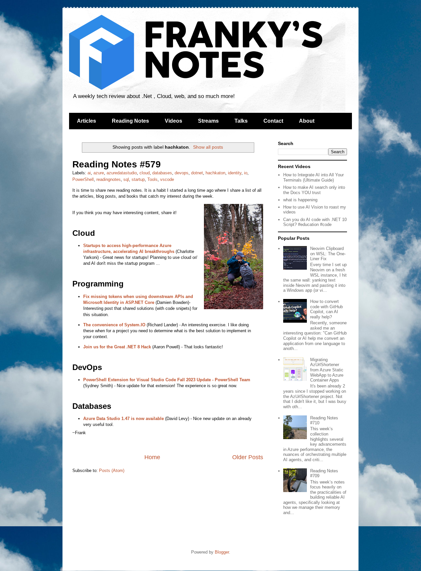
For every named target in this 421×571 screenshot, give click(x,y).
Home (152, 457)
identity (234, 172)
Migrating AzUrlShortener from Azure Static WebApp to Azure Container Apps (326, 370)
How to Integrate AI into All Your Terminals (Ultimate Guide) (313, 177)
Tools (152, 179)
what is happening (300, 199)
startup (138, 179)
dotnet (197, 172)
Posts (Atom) (111, 470)
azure (98, 172)
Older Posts (247, 457)
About (306, 121)
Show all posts (208, 147)
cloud (144, 172)
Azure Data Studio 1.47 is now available (123, 418)
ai (89, 172)
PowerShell (83, 179)
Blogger (222, 552)
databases (162, 172)
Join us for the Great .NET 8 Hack (117, 346)
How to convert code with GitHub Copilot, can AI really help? (326, 309)
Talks (241, 121)
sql (126, 179)
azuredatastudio (122, 172)
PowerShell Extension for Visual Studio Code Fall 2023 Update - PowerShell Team (166, 379)
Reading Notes (130, 121)
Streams (208, 121)
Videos (173, 121)
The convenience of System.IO (114, 324)
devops (181, 172)
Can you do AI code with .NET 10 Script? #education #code (315, 222)
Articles (86, 121)
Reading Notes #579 (116, 164)
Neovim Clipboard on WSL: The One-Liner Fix (328, 253)
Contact (273, 121)
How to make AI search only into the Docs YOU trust (314, 190)
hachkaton (215, 172)
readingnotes (108, 179)
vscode (167, 179)
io (245, 172)
